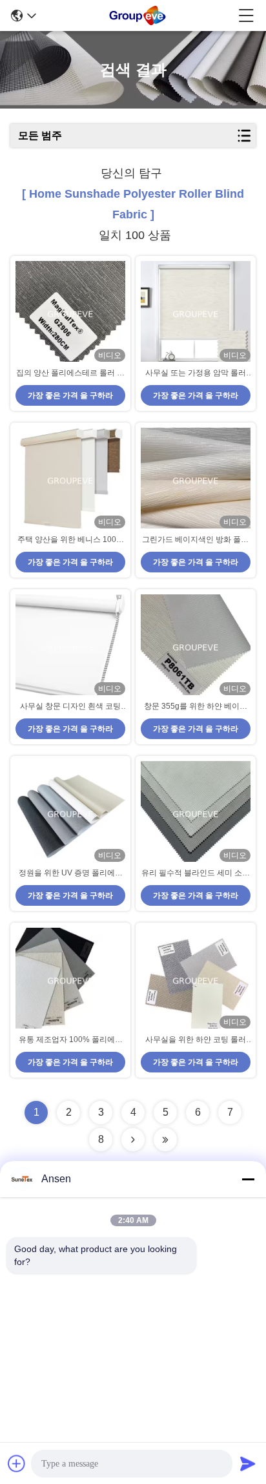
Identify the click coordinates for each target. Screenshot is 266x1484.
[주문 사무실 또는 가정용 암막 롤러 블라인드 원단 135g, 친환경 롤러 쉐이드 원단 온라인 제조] (196, 314)
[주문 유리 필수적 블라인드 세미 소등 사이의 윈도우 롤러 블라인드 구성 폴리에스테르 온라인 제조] (196, 814)
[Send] (248, 1463)
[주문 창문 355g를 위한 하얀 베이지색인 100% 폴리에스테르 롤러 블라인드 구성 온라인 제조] (196, 647)
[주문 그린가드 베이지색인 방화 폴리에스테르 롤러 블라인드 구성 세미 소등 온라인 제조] (196, 481)
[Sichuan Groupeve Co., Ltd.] (137, 15)
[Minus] (248, 1179)
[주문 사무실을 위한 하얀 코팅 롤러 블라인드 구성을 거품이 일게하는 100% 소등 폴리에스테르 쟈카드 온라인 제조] (196, 981)
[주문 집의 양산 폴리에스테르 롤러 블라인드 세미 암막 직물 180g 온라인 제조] (70, 314)
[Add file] (17, 1463)
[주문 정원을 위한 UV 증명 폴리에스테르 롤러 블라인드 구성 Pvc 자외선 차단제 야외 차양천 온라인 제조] (70, 814)
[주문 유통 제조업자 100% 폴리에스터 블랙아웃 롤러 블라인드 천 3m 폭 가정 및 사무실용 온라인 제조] (70, 981)
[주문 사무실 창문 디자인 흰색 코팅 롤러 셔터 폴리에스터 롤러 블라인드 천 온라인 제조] (70, 647)
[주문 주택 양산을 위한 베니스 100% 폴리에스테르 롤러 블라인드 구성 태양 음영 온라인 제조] (70, 481)
